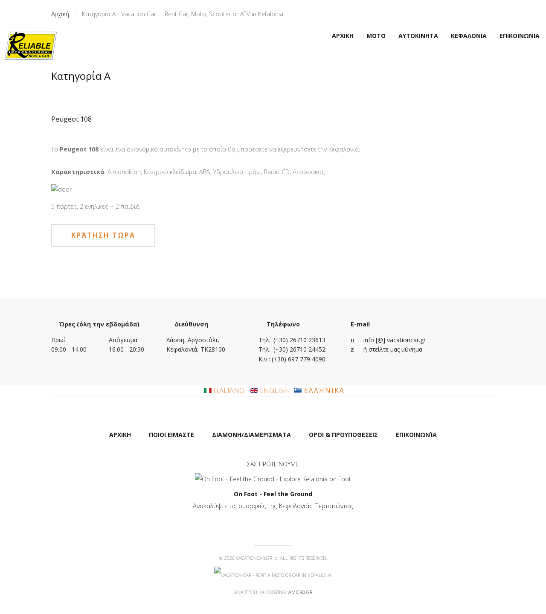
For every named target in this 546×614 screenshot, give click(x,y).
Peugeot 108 (71, 119)
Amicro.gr (300, 592)
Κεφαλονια (469, 36)
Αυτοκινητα (418, 36)
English (273, 390)
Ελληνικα (323, 390)
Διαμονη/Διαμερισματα (251, 435)
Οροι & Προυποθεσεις (343, 435)
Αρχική (60, 14)
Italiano (229, 390)
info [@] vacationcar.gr (394, 340)
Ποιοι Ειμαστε (171, 435)
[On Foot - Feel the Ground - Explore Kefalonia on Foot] (273, 479)
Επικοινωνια (520, 36)
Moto (376, 36)
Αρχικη (343, 36)
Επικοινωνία (416, 435)
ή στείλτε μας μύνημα (392, 349)
